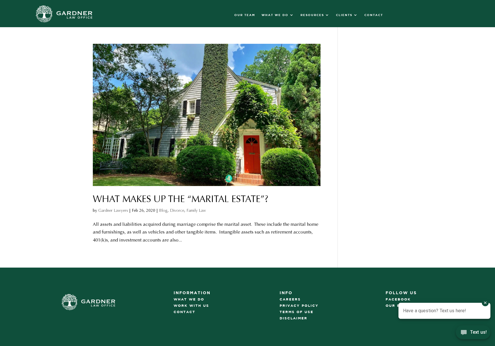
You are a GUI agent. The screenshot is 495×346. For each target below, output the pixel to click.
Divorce (177, 210)
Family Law (196, 210)
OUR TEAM (244, 15)
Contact (373, 15)
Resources (312, 15)
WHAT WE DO (275, 15)
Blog (163, 210)
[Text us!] (473, 334)
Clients (344, 15)
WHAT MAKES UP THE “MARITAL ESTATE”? (180, 199)
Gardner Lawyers (113, 210)
